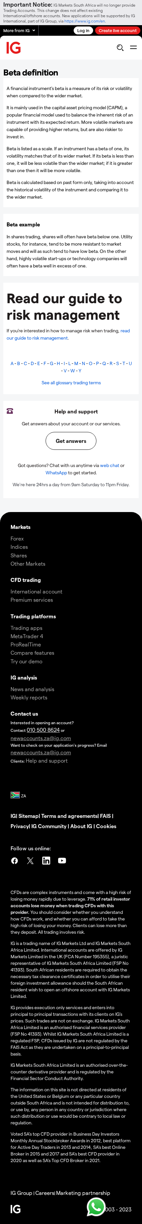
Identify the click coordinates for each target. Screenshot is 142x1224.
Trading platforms (33, 616)
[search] (120, 47)
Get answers (71, 441)
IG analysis (24, 677)
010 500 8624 (43, 730)
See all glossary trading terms (71, 382)
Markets (20, 527)
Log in (83, 30)
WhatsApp (56, 472)
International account (36, 591)
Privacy (20, 826)
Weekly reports (29, 697)
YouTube (62, 862)
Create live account (118, 30)
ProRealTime (26, 644)
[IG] (14, 48)
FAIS (105, 816)
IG (13, 816)
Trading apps (26, 628)
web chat (109, 465)
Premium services (32, 599)
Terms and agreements (69, 816)
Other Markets (28, 563)
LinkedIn (46, 862)
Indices (19, 546)
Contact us (24, 713)
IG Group (21, 1193)
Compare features (32, 652)
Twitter (30, 862)
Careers (44, 1193)
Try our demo (26, 661)
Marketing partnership (83, 1193)
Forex (17, 538)
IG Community (48, 826)
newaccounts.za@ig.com (41, 738)
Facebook (14, 862)
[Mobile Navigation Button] (133, 47)
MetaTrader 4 (27, 636)
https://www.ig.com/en (84, 21)
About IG (81, 826)
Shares (19, 555)
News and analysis (32, 689)
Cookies (106, 826)
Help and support (47, 760)
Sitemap (28, 816)
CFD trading (26, 580)
